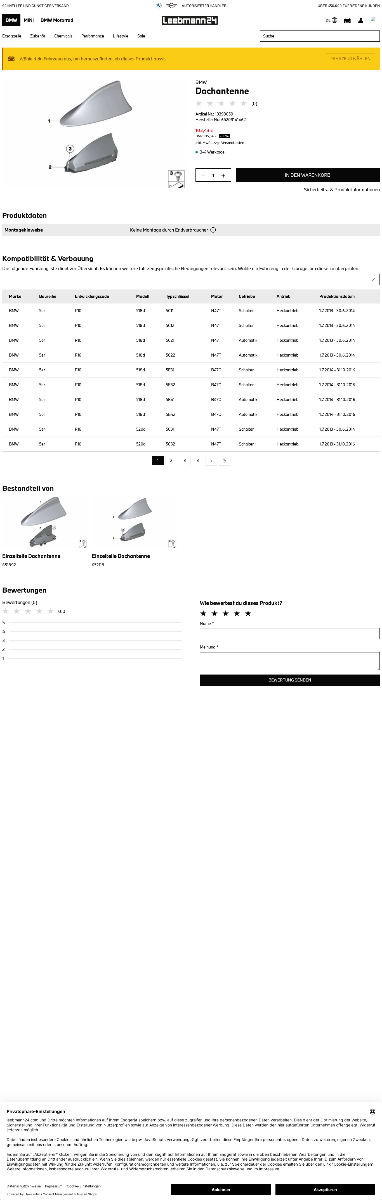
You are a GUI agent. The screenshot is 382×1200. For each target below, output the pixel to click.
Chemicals (63, 36)
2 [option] (171, 460)
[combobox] (319, 36)
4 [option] (198, 460)
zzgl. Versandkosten (228, 142)
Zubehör (37, 36)
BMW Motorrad (57, 20)
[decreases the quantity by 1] (205, 175)
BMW (11, 20)
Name (207, 623)
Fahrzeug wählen (351, 58)
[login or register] (360, 20)
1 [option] (158, 460)
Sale (141, 36)
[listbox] (191, 461)
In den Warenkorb (308, 175)
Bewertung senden (289, 680)
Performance (92, 36)
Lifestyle (120, 36)
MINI (29, 20)
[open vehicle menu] (347, 20)
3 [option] (184, 460)
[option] (211, 461)
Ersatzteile (11, 36)
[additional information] (213, 230)
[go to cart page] (374, 20)
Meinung (209, 647)
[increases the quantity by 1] (222, 175)
